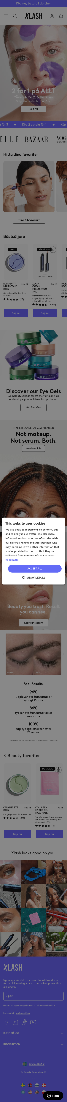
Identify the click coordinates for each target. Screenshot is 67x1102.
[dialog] (33, 551)
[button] (33, 577)
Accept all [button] (35, 568)
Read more (12, 559)
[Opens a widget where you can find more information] (53, 1096)
